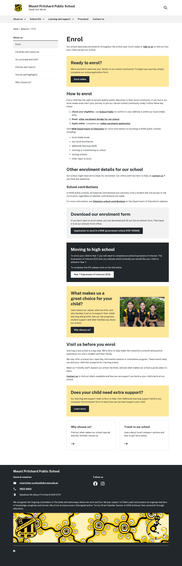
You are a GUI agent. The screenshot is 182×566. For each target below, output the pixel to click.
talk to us (148, 46)
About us (25, 29)
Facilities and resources (27, 52)
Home (15, 29)
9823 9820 (26, 489)
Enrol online (80, 79)
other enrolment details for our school (99, 119)
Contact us (72, 376)
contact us (157, 176)
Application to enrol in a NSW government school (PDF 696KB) (107, 230)
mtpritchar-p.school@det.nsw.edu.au (39, 483)
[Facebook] (95, 485)
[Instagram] (103, 485)
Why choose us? (82, 330)
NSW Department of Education (88, 129)
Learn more (80, 409)
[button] (19, 19)
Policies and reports (25, 67)
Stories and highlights (26, 74)
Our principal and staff (26, 59)
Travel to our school (137, 427)
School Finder (106, 112)
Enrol (18, 44)
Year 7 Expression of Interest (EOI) (92, 274)
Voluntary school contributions (109, 201)
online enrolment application (115, 123)
